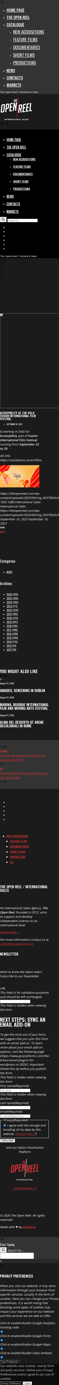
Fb (3, 531)
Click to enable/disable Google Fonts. (25, 1336)
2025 (9, 598)
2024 (9, 602)
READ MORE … (10, 932)
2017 (9, 630)
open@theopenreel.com (16, 944)
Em (1, 531)
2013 (9, 646)
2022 (9, 610)
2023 (9, 606)
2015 (9, 638)
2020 (9, 618)
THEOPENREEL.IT (24, 1188)
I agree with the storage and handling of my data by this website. (24, 1129)
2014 (9, 642)
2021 (9, 614)
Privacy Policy (24, 1134)
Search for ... (16, 1250)
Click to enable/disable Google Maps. (25, 1344)
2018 (9, 626)
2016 (9, 634)
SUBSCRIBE (7, 1140)
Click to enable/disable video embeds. (26, 1353)
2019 (9, 622)
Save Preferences (9, 1362)
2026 (9, 594)
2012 (9, 650)
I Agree (27, 1383)
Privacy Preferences (11, 1383)
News (9, 572)
